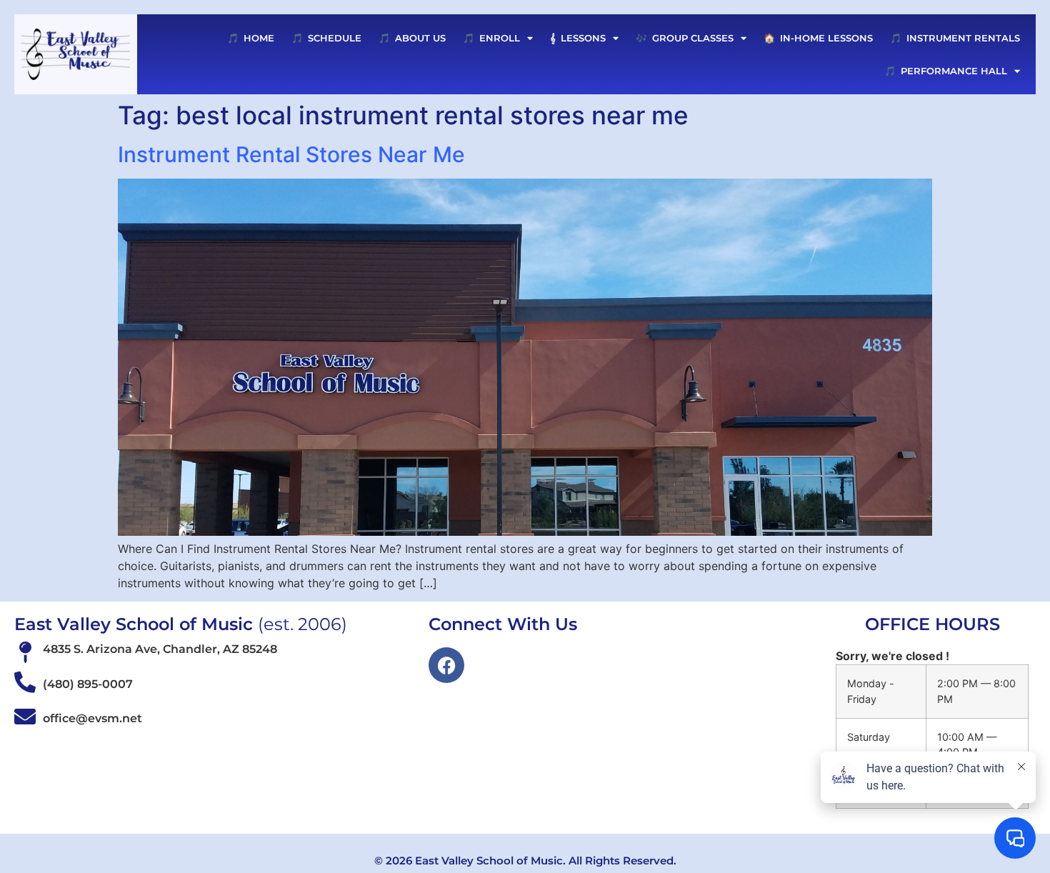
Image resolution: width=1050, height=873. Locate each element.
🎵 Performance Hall (945, 70)
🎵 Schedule (326, 38)
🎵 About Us (412, 38)
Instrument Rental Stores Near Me (291, 154)
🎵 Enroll (491, 38)
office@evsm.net (92, 718)
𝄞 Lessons (578, 38)
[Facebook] (446, 665)
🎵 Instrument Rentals (955, 38)
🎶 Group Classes (685, 38)
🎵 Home (250, 38)
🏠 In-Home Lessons (818, 38)
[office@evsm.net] (25, 716)
